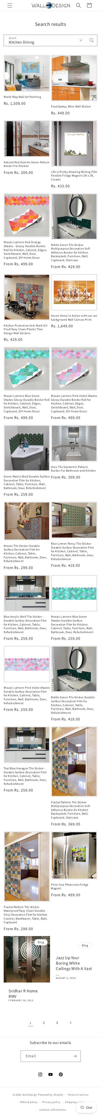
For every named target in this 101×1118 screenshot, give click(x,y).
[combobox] (50, 40)
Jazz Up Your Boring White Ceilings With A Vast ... (74, 966)
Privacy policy (51, 1102)
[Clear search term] (81, 40)
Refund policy (29, 1102)
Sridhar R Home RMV (23, 993)
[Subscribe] (75, 1056)
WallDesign (30, 1094)
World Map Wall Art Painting (22, 97)
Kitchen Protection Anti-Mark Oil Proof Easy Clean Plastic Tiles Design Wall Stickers (25, 329)
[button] (9, 5)
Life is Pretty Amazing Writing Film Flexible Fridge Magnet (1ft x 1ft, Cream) (74, 175)
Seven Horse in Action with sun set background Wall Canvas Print (74, 317)
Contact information (52, 1109)
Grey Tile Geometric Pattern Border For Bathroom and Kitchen (73, 469)
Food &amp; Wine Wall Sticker (71, 106)
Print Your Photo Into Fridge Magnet (69, 886)
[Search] (91, 40)
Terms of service (78, 1094)
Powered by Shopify (50, 1094)
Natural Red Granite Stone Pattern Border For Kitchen (27, 164)
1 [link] (31, 1022)
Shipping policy (75, 1102)
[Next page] (70, 1022)
